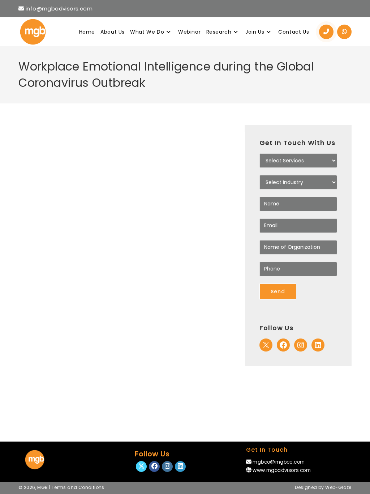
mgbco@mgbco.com (279, 462)
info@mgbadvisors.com (58, 8)
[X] (265, 345)
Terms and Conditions (78, 487)
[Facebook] (283, 345)
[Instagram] (300, 345)
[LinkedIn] (317, 345)
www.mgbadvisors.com (282, 470)
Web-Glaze (338, 487)
